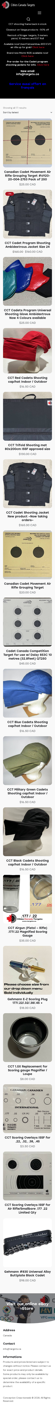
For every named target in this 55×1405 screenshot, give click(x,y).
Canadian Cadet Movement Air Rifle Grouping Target (27, 585)
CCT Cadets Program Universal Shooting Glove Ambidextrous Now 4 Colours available (27, 314)
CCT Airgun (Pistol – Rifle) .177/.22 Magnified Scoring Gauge (27, 931)
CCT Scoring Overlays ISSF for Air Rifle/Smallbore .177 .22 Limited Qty (27, 1208)
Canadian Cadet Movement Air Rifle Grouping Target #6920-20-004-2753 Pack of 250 (27, 175)
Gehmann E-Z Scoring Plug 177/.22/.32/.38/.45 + (27, 1001)
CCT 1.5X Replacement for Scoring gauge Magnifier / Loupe (27, 1070)
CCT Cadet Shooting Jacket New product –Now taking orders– (27, 516)
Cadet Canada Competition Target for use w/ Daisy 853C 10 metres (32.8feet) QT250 (27, 654)
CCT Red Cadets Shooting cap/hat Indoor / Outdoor (27, 379)
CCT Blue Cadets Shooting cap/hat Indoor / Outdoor (27, 724)
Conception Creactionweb (17, 1397)
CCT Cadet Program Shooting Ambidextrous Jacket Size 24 (27, 245)
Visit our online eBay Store (27, 1306)
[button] (23, 142)
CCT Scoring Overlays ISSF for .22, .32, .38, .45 (27, 1139)
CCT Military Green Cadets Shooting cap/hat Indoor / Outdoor (27, 793)
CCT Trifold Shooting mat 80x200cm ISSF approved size (27, 447)
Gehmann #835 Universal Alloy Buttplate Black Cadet (27, 1273)
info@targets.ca (27, 74)
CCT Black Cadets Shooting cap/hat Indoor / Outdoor (27, 862)
